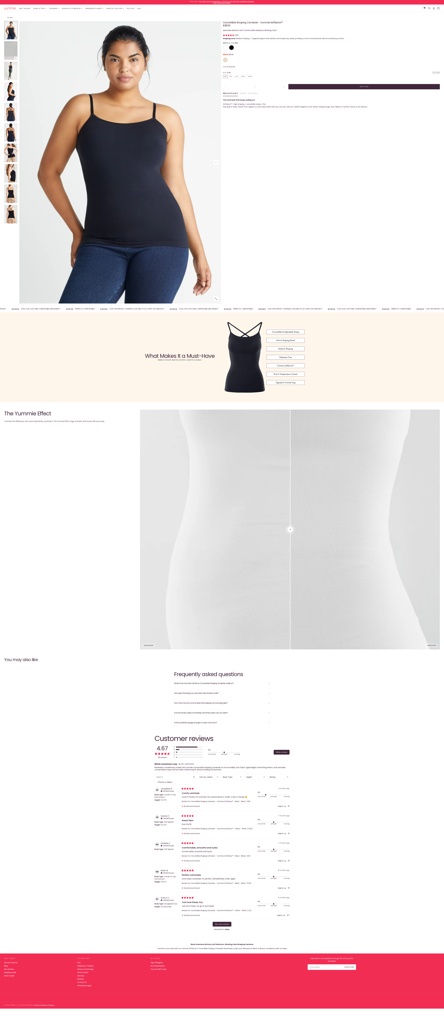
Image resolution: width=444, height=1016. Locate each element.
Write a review (281, 752)
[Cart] (438, 8)
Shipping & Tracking (85, 966)
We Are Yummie (10, 962)
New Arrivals (9, 969)
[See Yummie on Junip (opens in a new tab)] (227, 929)
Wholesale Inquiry (84, 985)
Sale (139, 8)
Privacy (51, 1005)
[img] (186, 764)
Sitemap (80, 976)
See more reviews (222, 924)
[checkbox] (175, 782)
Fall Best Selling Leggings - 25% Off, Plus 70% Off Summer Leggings (226, 1)
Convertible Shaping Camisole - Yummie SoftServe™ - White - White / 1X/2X (222, 829)
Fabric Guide (9, 976)
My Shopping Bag (157, 966)
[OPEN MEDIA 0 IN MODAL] (216, 298)
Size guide (436, 72)
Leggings (53, 8)
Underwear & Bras (93, 8)
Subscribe (349, 967)
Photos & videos (165, 782)
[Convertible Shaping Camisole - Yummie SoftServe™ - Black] (231, 47)
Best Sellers (24, 8)
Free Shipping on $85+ (222, 3)
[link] (231, 35)
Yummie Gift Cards (158, 969)
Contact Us (81, 982)
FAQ (79, 962)
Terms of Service (41, 1005)
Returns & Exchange (85, 969)
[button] (429, 8)
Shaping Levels (10, 972)
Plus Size (131, 8)
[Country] (425, 8)
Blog (6, 966)
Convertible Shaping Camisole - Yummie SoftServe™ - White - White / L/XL (221, 910)
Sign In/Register (157, 962)
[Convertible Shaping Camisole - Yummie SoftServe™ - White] (225, 47)
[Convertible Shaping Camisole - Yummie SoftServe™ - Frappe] (225, 60)
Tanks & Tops (39, 8)
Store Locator (82, 972)
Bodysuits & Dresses (71, 8)
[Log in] (433, 8)
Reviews (80, 979)
